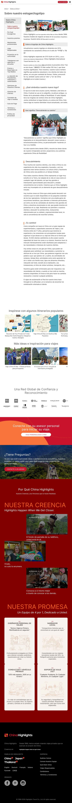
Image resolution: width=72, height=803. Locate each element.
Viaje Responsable (12, 49)
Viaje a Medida (63, 2)
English (6, 767)
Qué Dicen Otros (46, 765)
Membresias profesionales (12, 43)
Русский (7, 770)
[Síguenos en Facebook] (7, 785)
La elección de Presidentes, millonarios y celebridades (12, 78)
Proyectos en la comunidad (12, 55)
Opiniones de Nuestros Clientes (13, 86)
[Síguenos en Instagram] (23, 785)
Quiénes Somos (45, 758)
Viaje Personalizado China (36, 435)
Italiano (30, 767)
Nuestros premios (13, 38)
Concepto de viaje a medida (12, 98)
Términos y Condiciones (11, 109)
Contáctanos (44, 771)
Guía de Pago (12, 104)
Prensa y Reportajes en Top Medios (12, 70)
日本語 (14, 770)
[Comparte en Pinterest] (15, 785)
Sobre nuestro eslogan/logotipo (13, 27)
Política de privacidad (11, 115)
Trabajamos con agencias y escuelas (13, 62)
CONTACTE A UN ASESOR (15, 469)
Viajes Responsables (47, 768)
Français (23, 767)
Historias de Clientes (11, 92)
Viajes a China (14, 9)
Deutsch (14, 767)
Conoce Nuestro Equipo (48, 761)
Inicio (6, 9)
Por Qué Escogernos (11, 33)
